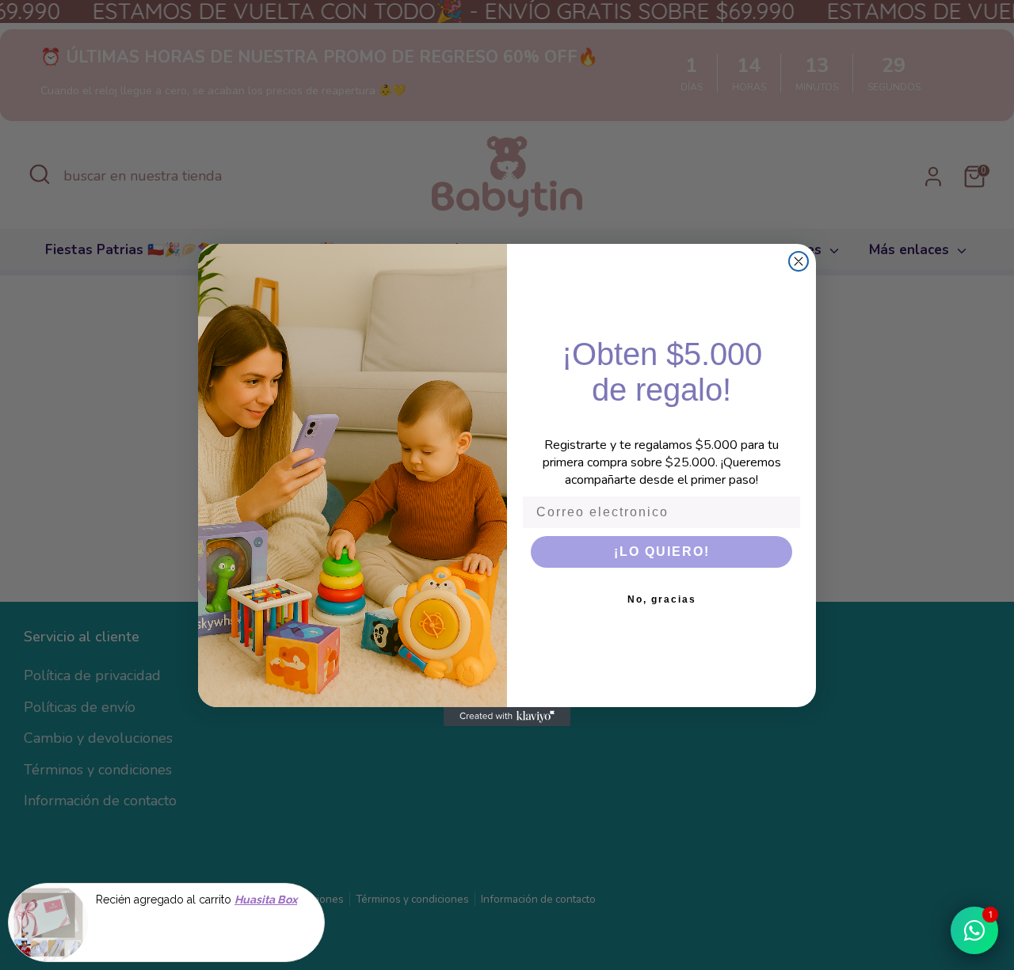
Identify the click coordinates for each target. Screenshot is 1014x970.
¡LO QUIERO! (662, 551)
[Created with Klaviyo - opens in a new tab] (507, 716)
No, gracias (661, 599)
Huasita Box (265, 899)
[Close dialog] (798, 261)
